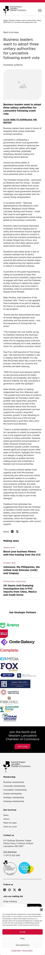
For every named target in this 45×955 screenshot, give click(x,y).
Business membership (13, 782)
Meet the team (10, 822)
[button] (41, 909)
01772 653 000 (13, 855)
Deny (22, 938)
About (6, 819)
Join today (22, 746)
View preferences (22, 945)
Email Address (10, 901)
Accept (22, 932)
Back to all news (11, 32)
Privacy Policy (27, 951)
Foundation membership (15, 789)
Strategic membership (13, 797)
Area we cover (10, 826)
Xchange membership (13, 801)
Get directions (10, 852)
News (6, 815)
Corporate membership (14, 786)
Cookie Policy (16, 951)
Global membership (12, 793)
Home (5, 20)
